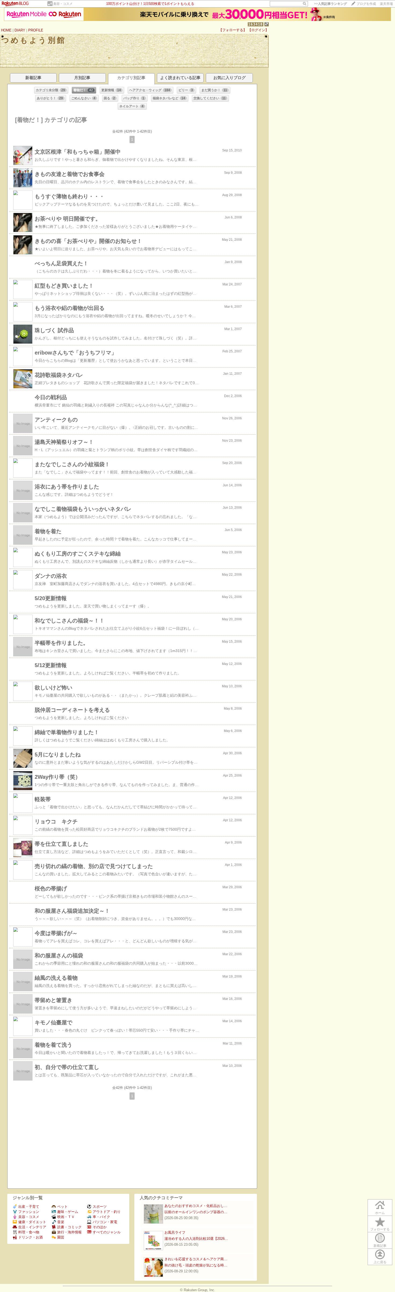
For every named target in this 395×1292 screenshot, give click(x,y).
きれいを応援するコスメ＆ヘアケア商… (195, 1259)
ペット (62, 1207)
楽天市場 (386, 4)
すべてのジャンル (107, 1232)
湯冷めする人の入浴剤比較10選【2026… (196, 1239)
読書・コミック (69, 1227)
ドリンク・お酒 (30, 1237)
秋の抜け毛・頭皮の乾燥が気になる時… (195, 1265)
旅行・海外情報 (69, 1232)
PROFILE (35, 30)
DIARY (20, 30)
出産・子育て (28, 1207)
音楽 (60, 1222)
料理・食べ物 (28, 1232)
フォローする (380, 1229)
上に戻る (380, 1262)
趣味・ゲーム (67, 1212)
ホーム (380, 1213)
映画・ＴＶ (66, 1217)
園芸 (60, 1237)
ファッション (28, 1212)
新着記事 (380, 1246)
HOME (6, 30)
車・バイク (101, 1217)
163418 (255, 24)
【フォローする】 (233, 30)
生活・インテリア (32, 1227)
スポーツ (100, 1207)
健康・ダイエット (32, 1222)
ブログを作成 (366, 4)
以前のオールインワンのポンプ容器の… (195, 1212)
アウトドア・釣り (107, 1212)
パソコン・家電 (105, 1222)
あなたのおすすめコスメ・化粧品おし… (195, 1206)
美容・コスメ (63, 4)
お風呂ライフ (174, 1232)
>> (330, 4)
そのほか (100, 1227)
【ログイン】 (258, 30)
